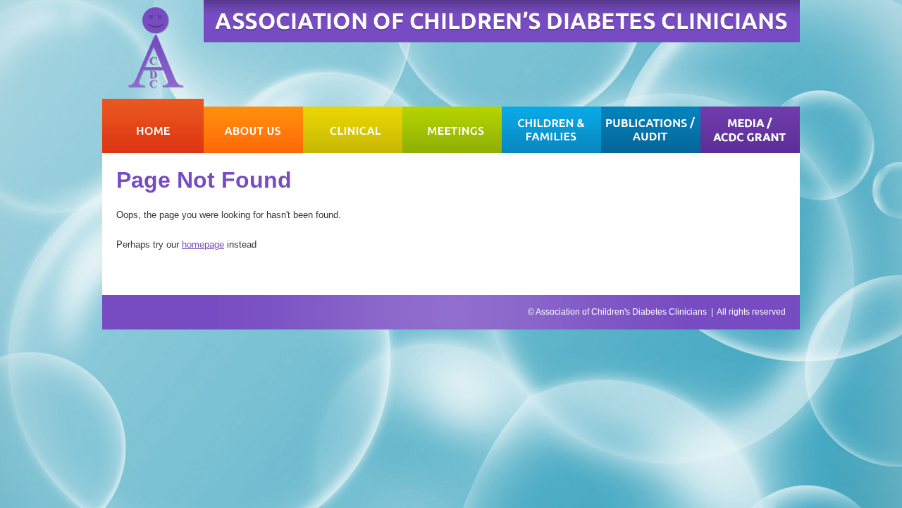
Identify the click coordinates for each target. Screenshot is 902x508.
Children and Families (551, 126)
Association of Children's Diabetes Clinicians (621, 312)
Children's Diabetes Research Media (750, 126)
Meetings (452, 126)
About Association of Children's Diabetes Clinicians (253, 126)
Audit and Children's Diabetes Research (650, 126)
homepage (203, 244)
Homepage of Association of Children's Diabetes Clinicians (153, 126)
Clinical (352, 126)
